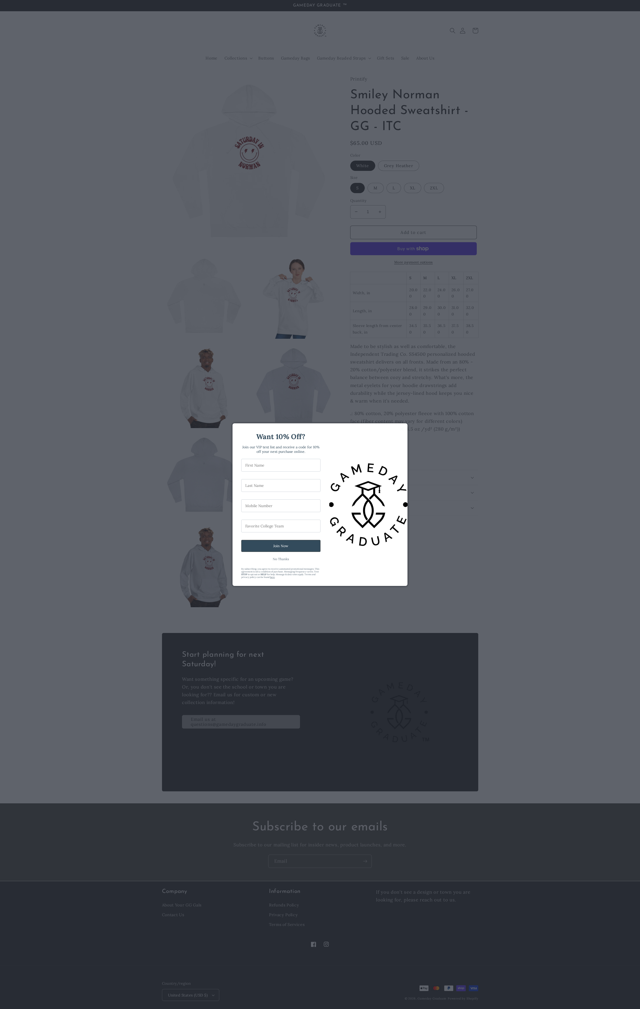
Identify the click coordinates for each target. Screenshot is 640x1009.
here (272, 577)
